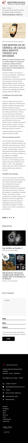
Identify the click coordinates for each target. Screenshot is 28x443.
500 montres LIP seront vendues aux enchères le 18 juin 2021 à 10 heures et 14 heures (13, 276)
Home (4, 8)
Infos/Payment (7, 419)
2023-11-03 (4, 250)
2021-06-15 (4, 281)
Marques (21, 41)
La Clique (14, 378)
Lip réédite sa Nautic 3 (12, 248)
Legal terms (6, 421)
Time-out (5, 415)
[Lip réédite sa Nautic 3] (14, 238)
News (4, 413)
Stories (9, 8)
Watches (5, 406)
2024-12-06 (4, 41)
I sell (4, 417)
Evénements (15, 41)
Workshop (6, 408)
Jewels (4, 411)
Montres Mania (14, 250)
